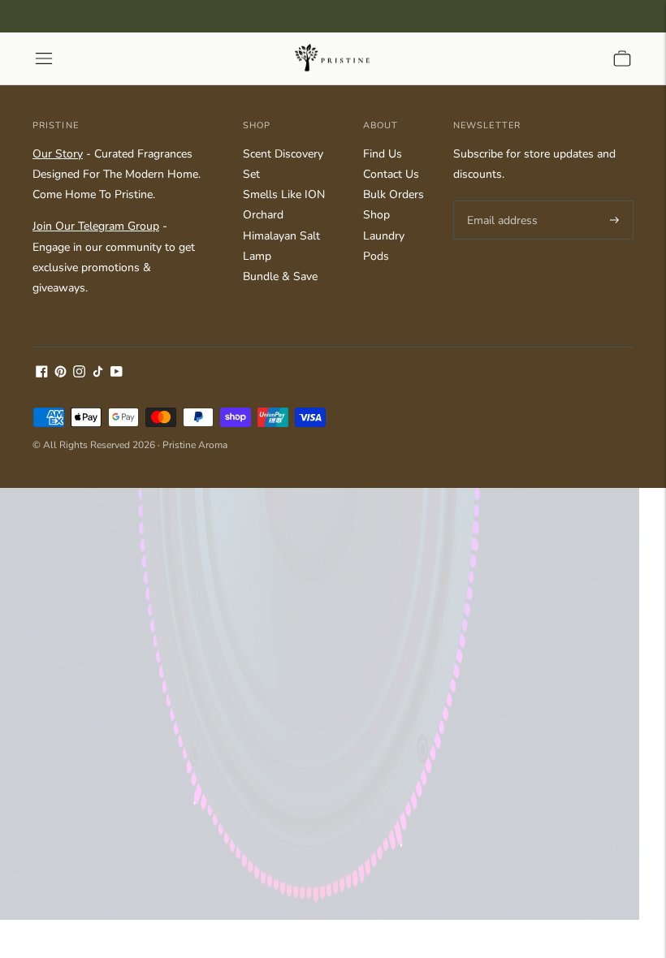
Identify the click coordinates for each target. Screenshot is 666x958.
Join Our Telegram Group (95, 226)
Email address (499, 200)
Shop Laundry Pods (383, 235)
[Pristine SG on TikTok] (98, 374)
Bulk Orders (393, 194)
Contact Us (391, 174)
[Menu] (43, 58)
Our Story (57, 154)
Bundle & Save (280, 276)
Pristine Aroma (194, 444)
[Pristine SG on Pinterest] (60, 374)
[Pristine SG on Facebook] (42, 374)
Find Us (382, 154)
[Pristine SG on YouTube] (116, 374)
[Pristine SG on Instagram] (79, 374)
